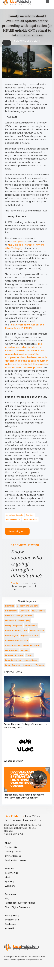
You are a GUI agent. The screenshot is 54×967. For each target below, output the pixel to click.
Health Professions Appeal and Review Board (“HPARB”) (24, 326)
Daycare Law (11, 611)
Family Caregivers (30, 519)
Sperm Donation (12, 665)
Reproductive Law (13, 660)
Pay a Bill (9, 928)
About (8, 842)
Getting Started (13, 851)
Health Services (37, 630)
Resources (10, 894)
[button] (6, 43)
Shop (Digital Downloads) (18, 907)
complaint (18, 241)
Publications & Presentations (20, 902)
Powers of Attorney (13, 519)
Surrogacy (28, 665)
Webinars (40, 665)
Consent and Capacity (14, 515)
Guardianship (31, 625)
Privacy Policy (12, 915)
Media (8, 877)
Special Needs (30, 660)
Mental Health (11, 650)
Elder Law (29, 515)
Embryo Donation (24, 615)
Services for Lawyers (15, 860)
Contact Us (11, 847)
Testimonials (11, 872)
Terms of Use (12, 919)
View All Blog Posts (17, 531)
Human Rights (11, 635)
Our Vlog (25, 650)
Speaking (9, 881)
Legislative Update (30, 635)
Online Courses (13, 855)
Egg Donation (38, 611)
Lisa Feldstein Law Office (16, 640)
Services (9, 868)
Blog (7, 898)
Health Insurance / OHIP (16, 630)
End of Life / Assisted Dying (17, 620)
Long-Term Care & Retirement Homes (22, 645)
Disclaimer (10, 924)
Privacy (29, 655)
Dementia (24, 611)
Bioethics (9, 606)
